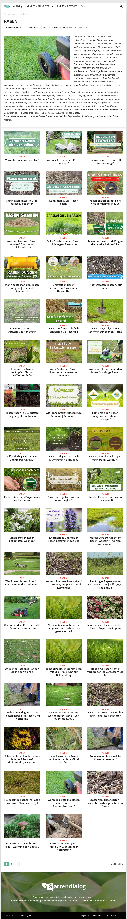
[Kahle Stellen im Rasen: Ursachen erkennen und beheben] (64, 351)
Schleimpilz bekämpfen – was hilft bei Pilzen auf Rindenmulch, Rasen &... (22, 759)
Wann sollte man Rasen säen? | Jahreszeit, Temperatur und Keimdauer (64, 584)
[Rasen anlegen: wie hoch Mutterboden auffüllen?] (64, 439)
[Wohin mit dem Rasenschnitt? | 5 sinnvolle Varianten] (22, 607)
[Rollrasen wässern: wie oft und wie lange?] (105, 142)
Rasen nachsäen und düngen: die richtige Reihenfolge (105, 242)
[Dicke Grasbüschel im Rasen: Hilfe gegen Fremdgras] (64, 223)
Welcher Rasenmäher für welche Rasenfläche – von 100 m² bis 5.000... (63, 715)
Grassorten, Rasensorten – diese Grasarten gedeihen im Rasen (105, 803)
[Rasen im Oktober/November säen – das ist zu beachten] (105, 694)
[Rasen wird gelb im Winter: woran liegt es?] (64, 479)
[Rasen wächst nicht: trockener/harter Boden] (22, 311)
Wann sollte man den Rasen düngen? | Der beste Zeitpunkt (22, 288)
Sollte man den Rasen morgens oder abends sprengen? (105, 416)
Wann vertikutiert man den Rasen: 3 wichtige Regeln (105, 370)
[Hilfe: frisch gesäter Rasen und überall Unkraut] (22, 439)
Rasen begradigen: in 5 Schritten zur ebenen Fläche (105, 330)
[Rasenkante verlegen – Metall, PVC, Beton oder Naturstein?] (64, 826)
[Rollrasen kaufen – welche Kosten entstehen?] (105, 738)
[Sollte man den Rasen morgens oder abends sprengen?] (105, 395)
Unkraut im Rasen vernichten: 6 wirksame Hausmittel (64, 288)
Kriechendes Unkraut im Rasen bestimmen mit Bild (63, 539)
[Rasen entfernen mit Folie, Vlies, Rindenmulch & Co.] (105, 183)
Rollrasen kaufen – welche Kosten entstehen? (105, 757)
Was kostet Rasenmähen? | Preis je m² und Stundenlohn (22, 583)
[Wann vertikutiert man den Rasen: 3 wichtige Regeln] (105, 351)
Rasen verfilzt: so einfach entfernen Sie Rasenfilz (64, 330)
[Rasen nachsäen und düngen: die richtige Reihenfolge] (105, 223)
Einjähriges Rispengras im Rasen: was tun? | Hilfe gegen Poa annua (105, 584)
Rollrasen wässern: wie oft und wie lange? (105, 161)
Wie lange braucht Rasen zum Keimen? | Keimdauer (64, 414)
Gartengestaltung (69, 6)
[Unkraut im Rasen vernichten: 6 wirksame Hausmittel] (64, 267)
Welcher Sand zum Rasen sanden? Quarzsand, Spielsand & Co (22, 244)
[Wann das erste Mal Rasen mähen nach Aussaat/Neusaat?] (64, 782)
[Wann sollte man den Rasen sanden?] (64, 142)
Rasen (22, 157)
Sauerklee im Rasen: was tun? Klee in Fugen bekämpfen (105, 626)
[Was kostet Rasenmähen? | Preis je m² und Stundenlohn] (22, 563)
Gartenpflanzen (38, 6)
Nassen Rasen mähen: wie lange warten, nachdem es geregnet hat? (64, 628)
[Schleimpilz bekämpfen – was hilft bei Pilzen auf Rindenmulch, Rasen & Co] (22, 738)
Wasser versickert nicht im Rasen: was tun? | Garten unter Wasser (105, 540)
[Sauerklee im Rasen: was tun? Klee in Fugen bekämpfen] (105, 607)
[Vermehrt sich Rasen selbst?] (22, 142)
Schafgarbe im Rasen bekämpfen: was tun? (22, 539)
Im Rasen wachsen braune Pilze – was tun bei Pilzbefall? (22, 845)
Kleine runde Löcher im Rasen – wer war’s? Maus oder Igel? (22, 801)
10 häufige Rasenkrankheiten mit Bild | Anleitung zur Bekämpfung (64, 672)
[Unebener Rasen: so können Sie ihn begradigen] (22, 651)
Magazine (85, 915)
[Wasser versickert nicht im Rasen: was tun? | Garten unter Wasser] (105, 520)
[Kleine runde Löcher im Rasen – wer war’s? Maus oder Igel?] (22, 782)
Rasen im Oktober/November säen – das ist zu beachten (105, 714)
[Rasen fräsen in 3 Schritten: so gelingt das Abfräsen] (22, 395)
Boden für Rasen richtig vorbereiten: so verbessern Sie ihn (105, 672)
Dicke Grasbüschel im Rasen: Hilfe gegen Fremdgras (63, 242)
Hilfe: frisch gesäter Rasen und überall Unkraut (22, 458)
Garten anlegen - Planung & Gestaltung (62, 27)
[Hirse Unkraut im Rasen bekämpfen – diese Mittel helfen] (64, 738)
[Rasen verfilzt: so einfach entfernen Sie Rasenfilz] (64, 311)
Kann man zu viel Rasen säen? (63, 202)
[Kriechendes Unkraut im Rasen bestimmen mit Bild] (64, 520)
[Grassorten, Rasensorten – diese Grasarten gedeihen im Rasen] (105, 782)
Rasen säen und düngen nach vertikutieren (22, 498)
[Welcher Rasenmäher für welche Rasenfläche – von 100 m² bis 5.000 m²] (64, 694)
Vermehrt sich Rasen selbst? (22, 160)
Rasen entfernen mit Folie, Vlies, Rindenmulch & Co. (105, 202)
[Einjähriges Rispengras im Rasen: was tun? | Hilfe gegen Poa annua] (105, 563)
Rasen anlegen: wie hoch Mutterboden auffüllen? (64, 458)
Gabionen (33, 27)
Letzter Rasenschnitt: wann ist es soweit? (105, 498)
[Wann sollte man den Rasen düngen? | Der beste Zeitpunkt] (22, 267)
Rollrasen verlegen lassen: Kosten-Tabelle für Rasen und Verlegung (22, 715)
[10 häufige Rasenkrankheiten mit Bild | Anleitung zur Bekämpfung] (64, 651)
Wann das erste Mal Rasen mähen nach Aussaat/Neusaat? (64, 803)
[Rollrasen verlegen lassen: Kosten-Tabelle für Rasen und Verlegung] (22, 694)
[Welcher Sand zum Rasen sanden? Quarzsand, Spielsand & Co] (22, 223)
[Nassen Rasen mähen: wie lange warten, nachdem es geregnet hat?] (64, 607)
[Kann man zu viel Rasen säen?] (64, 183)
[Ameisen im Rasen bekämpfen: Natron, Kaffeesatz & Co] (22, 351)
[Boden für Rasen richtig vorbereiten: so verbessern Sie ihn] (105, 651)
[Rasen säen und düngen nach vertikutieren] (22, 479)
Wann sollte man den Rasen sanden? (64, 161)
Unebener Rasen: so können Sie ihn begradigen (22, 670)
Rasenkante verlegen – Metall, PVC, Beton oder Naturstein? (64, 846)
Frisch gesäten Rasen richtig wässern (105, 286)
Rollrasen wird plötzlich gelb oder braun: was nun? (105, 458)
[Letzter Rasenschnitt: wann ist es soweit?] (105, 479)
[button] (121, 6)
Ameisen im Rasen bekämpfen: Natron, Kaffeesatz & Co (22, 372)
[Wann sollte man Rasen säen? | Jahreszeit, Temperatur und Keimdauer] (64, 563)
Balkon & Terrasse (15, 27)
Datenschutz (97, 915)
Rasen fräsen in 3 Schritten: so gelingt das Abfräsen (22, 414)
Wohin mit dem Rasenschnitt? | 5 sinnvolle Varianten (22, 626)
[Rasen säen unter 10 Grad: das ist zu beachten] (22, 183)
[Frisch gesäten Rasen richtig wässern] (105, 267)
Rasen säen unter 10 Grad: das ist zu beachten (22, 202)
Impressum (111, 915)
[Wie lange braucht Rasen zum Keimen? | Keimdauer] (64, 395)
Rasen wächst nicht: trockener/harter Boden (22, 330)
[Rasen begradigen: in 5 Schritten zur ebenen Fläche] (105, 311)
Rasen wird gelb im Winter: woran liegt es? (64, 498)
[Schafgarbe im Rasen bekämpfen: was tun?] (22, 520)
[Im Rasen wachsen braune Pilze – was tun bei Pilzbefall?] (22, 826)
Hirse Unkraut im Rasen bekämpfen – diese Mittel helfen (63, 759)
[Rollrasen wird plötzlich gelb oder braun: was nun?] (105, 439)
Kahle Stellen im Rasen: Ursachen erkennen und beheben (63, 372)
